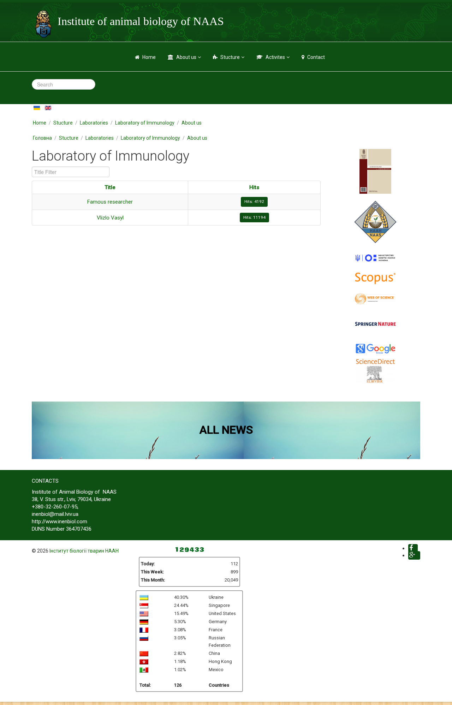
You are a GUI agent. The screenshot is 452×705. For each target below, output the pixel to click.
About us (186, 57)
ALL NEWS (226, 429)
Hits (254, 187)
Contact (316, 57)
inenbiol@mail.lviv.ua (55, 514)
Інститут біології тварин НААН (84, 551)
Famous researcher (110, 202)
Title (110, 187)
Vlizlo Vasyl (110, 218)
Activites (275, 57)
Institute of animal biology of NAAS (141, 21)
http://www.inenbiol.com (59, 521)
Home (149, 57)
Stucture (230, 57)
